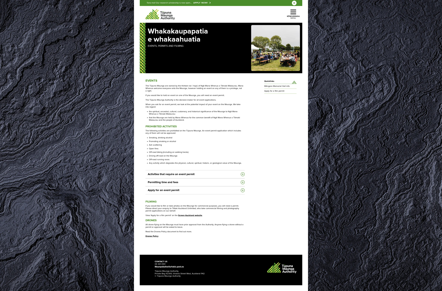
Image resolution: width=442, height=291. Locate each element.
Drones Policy (151, 236)
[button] (293, 14)
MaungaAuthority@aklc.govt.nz (169, 267)
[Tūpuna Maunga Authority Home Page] (160, 14)
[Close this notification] (294, 3)
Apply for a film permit (274, 91)
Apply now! (200, 3)
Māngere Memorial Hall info (277, 86)
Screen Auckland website (190, 215)
